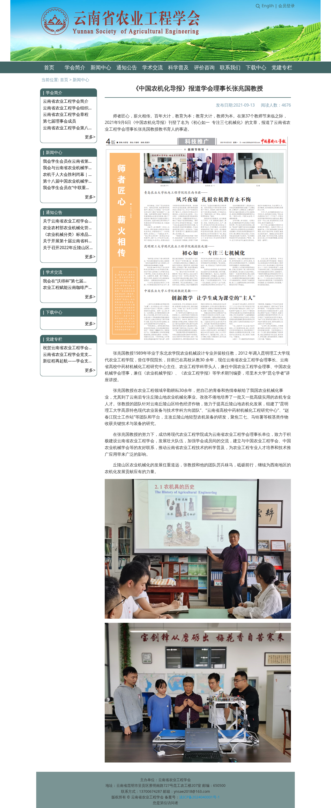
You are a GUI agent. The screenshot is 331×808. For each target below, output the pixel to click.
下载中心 (256, 67)
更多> (90, 137)
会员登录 (286, 6)
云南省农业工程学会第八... (67, 128)
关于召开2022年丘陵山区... (68, 247)
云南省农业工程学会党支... (67, 354)
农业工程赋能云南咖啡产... (67, 287)
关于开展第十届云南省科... (67, 241)
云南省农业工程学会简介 (65, 101)
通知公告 (126, 67)
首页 (49, 67)
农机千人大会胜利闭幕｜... (67, 174)
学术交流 (152, 67)
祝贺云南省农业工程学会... (67, 347)
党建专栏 (282, 67)
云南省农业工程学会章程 (65, 114)
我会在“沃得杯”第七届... (64, 281)
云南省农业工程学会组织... (67, 108)
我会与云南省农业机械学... (67, 167)
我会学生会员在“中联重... (66, 187)
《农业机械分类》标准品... (67, 234)
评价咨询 (204, 67)
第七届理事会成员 (59, 121)
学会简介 (75, 67)
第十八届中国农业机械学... (67, 181)
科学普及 (178, 67)
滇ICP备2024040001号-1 (199, 797)
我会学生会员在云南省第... (67, 161)
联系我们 (230, 67)
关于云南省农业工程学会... (67, 221)
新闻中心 (101, 67)
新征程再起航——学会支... (67, 361)
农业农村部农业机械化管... (67, 227)
